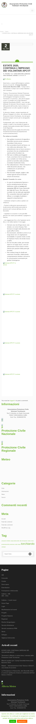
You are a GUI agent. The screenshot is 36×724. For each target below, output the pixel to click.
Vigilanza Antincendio (8, 638)
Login (3, 606)
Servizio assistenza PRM (9, 628)
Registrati (5, 619)
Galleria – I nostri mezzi (9, 600)
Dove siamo (5, 584)
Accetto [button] (12, 721)
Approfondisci (22, 721)
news (32, 540)
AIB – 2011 (5, 596)
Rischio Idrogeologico (8, 622)
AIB (3, 575)
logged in (13, 400)
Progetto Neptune (7, 616)
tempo (19, 544)
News (6, 31)
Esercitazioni (6, 587)
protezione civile (13, 544)
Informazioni (5, 491)
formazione (24, 540)
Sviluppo (4, 634)
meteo (29, 540)
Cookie (4, 581)
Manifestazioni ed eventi (9, 609)
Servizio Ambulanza (8, 625)
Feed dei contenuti (7, 522)
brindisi (8, 540)
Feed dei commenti (7, 525)
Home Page (5, 603)
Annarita (7, 74)
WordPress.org (6, 528)
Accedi (4, 519)
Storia (3, 631)
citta (21, 540)
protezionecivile (5, 544)
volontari (15, 75)
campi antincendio (19, 74)
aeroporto (4, 540)
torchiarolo (9, 75)
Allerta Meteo (9, 686)
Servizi (4, 497)
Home (2, 31)
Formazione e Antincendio (10, 590)
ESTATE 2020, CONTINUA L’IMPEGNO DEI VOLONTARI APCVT (16, 68)
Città (3, 488)
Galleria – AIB (6, 594)
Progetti (4, 612)
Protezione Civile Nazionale (14, 432)
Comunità (5, 578)
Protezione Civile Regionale (14, 449)
